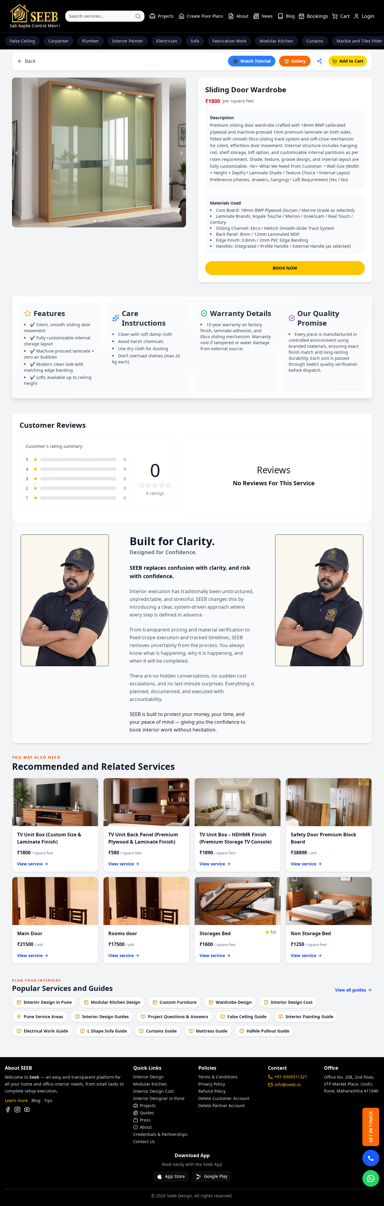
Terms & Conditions (218, 1077)
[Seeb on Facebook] (8, 1110)
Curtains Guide (161, 1031)
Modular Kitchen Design (115, 1002)
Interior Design (148, 1077)
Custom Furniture (178, 1002)
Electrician (166, 41)
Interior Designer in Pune (158, 1098)
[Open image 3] (99, 152)
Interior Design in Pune (48, 1002)
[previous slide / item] (16, 152)
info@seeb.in (287, 1084)
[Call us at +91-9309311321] (370, 1158)
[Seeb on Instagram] (17, 1110)
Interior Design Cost (292, 1002)
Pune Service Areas (43, 1016)
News (267, 16)
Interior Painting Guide (309, 1016)
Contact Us (144, 1141)
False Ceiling (22, 41)
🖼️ (295, 61)
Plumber (90, 41)
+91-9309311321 (290, 1077)
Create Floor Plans (205, 16)
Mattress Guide (211, 1031)
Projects (166, 16)
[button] (88, 221)
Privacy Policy (211, 1084)
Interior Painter (127, 41)
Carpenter (58, 41)
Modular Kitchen (276, 41)
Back (30, 61)
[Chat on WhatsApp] (370, 1178)
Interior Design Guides (105, 1016)
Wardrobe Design (234, 1002)
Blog (290, 16)
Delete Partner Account (221, 1105)
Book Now (285, 268)
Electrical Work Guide (46, 1031)
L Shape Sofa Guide (107, 1031)
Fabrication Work (229, 41)
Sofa (194, 41)
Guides (147, 1113)
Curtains (314, 41)
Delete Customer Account (223, 1098)
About (242, 16)
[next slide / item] (182, 152)
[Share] (319, 61)
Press (145, 1120)
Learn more (16, 1100)
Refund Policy (212, 1091)
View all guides (350, 990)
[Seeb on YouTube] (27, 1110)
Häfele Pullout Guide (268, 1031)
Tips (48, 1100)
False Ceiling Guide (246, 1016)
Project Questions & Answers (178, 1016)
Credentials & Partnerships (160, 1134)
